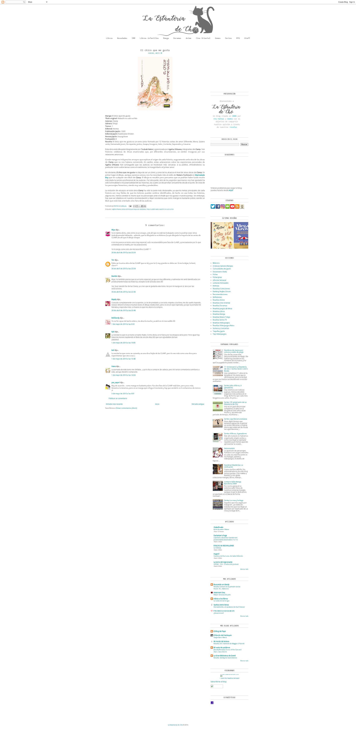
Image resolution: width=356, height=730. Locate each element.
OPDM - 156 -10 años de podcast (226, 564)
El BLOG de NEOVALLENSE (224, 545)
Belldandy (115, 318)
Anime (188, 38)
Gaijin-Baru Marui (220, 637)
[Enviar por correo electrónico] (134, 206)
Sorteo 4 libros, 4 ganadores (235, 433)
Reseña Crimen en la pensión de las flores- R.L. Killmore (227, 588)
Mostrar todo (244, 569)
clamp (123, 209)
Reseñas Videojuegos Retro (223, 325)
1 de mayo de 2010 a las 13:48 (123, 359)
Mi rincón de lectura (221, 641)
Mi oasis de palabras (222, 647)
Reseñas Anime (219, 300)
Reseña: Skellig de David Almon (225, 658)
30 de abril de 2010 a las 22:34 (124, 268)
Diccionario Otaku (220, 271)
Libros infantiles (149, 38)
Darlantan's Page (220, 535)
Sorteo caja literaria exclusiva (235, 419)
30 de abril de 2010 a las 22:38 (124, 292)
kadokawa (143, 209)
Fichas (215, 274)
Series (228, 38)
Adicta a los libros (221, 598)
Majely (114, 299)
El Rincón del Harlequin (223, 635)
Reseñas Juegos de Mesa (222, 308)
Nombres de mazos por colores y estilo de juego (233, 351)
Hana (114, 366)
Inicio (157, 404)
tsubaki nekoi (154, 209)
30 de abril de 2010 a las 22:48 (124, 310)
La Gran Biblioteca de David (225, 655)
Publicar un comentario (118, 398)
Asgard (216, 554)
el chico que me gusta (132, 209)
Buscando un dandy (221, 584)
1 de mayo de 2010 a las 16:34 (123, 375)
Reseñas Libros (219, 311)
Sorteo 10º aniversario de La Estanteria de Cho (235, 403)
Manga (166, 38)
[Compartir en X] (139, 206)
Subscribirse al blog (218, 681)
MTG (238, 38)
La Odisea (217, 548)
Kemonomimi (229, 448)
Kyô (113, 331)
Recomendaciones (220, 294)
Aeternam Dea (219, 592)
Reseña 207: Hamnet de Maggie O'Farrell (229, 643)
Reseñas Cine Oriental (221, 303)
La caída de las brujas (221, 601)
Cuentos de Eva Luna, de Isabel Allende (228, 556)
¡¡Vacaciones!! (219, 613)
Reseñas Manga (219, 314)
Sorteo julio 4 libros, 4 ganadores (232, 386)
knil (113, 350)
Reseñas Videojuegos (221, 323)
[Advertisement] (228, 67)
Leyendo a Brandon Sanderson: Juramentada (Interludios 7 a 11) (226, 539)
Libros (109, 38)
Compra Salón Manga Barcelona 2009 (232, 483)
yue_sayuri (116, 382)
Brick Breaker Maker (221, 529)
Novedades (122, 38)
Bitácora (216, 263)
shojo (148, 209)
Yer (113, 260)
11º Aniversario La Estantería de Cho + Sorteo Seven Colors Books (236, 369)
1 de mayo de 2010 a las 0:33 (123, 324)
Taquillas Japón (219, 331)
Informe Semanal (219, 280)
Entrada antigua (198, 404)
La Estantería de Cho (175, 725)
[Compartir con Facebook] (142, 206)
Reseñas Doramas (220, 305)
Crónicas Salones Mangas (223, 266)
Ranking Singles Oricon (222, 291)
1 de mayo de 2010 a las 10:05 (123, 342)
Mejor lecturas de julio (222, 595)
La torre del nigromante (223, 562)
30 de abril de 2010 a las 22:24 (124, 252)
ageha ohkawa (116, 209)
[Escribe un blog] (137, 206)
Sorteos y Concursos (221, 328)
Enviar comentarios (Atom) (126, 408)
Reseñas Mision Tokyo (221, 317)
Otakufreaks (218, 527)
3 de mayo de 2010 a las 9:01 (123, 393)
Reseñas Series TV (220, 320)
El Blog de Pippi (220, 631)
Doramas (177, 38)
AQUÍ (231, 190)
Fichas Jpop (217, 277)
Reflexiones (217, 297)
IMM (133, 38)
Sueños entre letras (221, 605)
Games (218, 38)
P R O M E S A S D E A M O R (224, 611)
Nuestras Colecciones (221, 288)
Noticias (216, 286)
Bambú (114, 276)
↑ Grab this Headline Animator (229, 678)
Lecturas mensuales (220, 283)
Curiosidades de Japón (222, 269)
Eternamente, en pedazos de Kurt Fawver (229, 607)
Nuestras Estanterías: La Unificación (233, 466)
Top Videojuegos (219, 334)
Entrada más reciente (114, 404)
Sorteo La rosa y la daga (233, 500)
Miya (113, 230)
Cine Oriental (203, 38)
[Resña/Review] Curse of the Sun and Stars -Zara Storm (227, 651)
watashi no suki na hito (166, 209)
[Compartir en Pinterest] (145, 206)
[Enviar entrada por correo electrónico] (130, 206)
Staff (247, 38)
